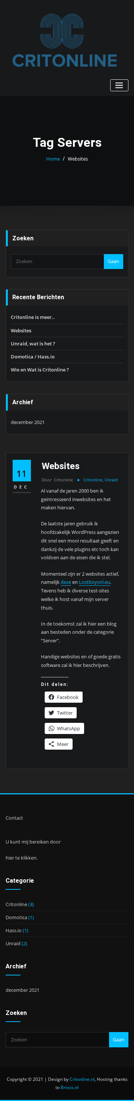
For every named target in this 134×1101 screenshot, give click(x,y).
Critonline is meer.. (33, 317)
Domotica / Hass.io (33, 356)
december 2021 (28, 422)
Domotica (16, 917)
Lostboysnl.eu (94, 582)
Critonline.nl (82, 1079)
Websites (78, 158)
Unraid (111, 480)
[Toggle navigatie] (119, 85)
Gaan (113, 261)
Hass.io (14, 930)
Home (53, 158)
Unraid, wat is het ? (33, 343)
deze (66, 582)
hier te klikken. (22, 857)
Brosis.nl (70, 1087)
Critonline (57, 480)
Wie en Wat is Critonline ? (40, 369)
